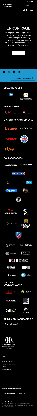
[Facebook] (28, 1)
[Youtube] (32, 1)
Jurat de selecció (8, 361)
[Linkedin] (34, 1)
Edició (4, 356)
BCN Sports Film (11, 403)
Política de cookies (7, 405)
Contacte (5, 372)
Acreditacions (7, 369)
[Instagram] (30, 1)
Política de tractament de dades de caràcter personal (18, 405)
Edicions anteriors (8, 364)
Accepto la (15, 393)
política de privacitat (18, 393)
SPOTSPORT (5, 359)
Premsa (4, 366)
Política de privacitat (24, 403)
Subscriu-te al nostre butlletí (12, 388)
